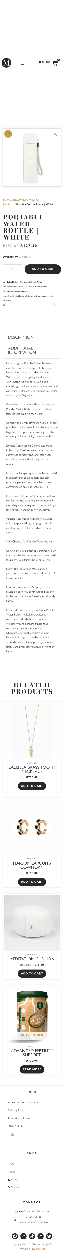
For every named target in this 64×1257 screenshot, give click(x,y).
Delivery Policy (16, 1110)
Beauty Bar (20, 200)
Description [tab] (21, 338)
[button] (22, 63)
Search (15, 1187)
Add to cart (43, 269)
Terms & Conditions (19, 1118)
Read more (32, 1069)
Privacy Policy (15, 1126)
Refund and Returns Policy (23, 1103)
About (11, 1172)
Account (15, 1180)
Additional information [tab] (22, 351)
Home (7, 200)
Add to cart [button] (32, 786)
